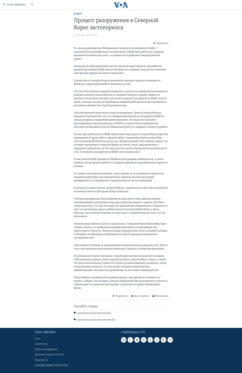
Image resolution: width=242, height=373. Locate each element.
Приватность (41, 360)
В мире (78, 14)
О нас (37, 339)
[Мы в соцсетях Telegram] (170, 339)
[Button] (160, 43)
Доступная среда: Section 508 (49, 355)
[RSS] (150, 339)
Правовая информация (46, 349)
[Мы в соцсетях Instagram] (143, 339)
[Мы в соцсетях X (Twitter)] (130, 339)
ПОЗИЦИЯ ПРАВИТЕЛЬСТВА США (51, 365)
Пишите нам (41, 344)
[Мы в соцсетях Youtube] (137, 339)
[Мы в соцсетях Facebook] (123, 339)
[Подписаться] (163, 339)
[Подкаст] (157, 339)
